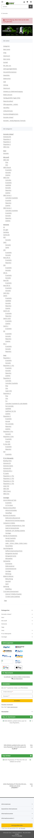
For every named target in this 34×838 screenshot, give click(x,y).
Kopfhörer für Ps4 (10, 411)
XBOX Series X (7, 208)
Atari (2, 617)
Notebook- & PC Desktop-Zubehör (15, 530)
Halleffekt (8, 185)
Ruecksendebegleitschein (10, 114)
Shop (4, 52)
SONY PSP (6, 486)
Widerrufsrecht (7, 94)
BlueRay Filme (7, 461)
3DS (4, 265)
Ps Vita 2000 (6, 444)
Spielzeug (6, 586)
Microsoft (4, 620)
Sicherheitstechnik (10, 568)
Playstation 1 (7, 358)
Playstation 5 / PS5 (8, 483)
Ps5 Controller (9, 424)
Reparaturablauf (8, 101)
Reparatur (8, 190)
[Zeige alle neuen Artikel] (31, 717)
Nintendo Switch (8, 466)
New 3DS (6, 280)
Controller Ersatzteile (11, 198)
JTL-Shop (20, 836)
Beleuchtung (9, 579)
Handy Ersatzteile (10, 538)
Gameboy (6, 232)
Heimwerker (6, 561)
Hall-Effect (6, 107)
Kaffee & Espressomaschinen (13, 551)
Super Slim (8, 391)
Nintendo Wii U (7, 471)
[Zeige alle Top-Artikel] (31, 756)
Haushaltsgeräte (8, 548)
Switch (5, 295)
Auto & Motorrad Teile (9, 500)
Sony (2, 630)
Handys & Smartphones (10, 535)
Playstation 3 (7, 139)
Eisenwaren (8, 563)
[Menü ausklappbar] (2, 1)
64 (4, 227)
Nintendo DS (7, 463)
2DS (4, 250)
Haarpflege (8, 513)
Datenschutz (7, 78)
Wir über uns (7, 65)
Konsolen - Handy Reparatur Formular (14, 120)
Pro (6, 401)
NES (4, 237)
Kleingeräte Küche (10, 556)
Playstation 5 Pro (8, 431)
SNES (4, 242)
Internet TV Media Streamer (13, 594)
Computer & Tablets (9, 523)
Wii (4, 331)
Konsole (7, 421)
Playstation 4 (7, 142)
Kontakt (5, 62)
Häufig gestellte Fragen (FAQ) (11, 98)
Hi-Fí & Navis (9, 505)
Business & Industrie (9, 515)
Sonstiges (8, 533)
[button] (24, 2)
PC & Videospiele (6, 633)
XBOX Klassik (7, 167)
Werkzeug (8, 574)
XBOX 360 (6, 160)
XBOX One (6, 147)
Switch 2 (5, 326)
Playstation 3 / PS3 (8, 478)
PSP (4, 452)
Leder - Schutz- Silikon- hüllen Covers (16, 543)
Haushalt (8, 581)
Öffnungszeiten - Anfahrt (10, 104)
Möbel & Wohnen (8, 576)
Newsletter (6, 75)
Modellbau (8, 589)
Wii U (4, 344)
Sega (5, 600)
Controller (8, 180)
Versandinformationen (9, 72)
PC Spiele (6, 473)
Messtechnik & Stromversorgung (14, 520)
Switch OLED (7, 318)
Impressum (6, 56)
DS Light (5, 230)
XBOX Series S (7, 195)
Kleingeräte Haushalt (11, 553)
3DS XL (5, 273)
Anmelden (17, 700)
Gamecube (6, 235)
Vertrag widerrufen (17, 825)
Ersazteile (8, 200)
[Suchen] (31, 6)
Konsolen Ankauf (6, 614)
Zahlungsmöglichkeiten (10, 69)
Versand (23, 828)
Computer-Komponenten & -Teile (15, 525)
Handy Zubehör (9, 541)
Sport (7, 584)
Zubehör (7, 175)
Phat (6, 162)
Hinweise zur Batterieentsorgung (13, 91)
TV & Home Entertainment (10, 591)
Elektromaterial (9, 566)
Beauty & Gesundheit (9, 508)
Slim (6, 165)
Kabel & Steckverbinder (12, 528)
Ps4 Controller (9, 406)
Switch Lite (6, 311)
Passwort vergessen (7, 704)
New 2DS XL (6, 257)
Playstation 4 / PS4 (8, 481)
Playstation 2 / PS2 (8, 365)
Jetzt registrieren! (12, 707)
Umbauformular (8, 111)
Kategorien (6, 46)
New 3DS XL (6, 285)
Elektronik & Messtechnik (12, 518)
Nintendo (4, 624)
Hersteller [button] (5, 712)
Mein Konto (6, 49)
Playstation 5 (7, 144)
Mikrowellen (9, 558)
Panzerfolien (9, 546)
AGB (4, 82)
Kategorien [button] (5, 610)
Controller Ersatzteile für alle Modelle (16, 403)
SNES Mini (6, 293)
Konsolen (6, 153)
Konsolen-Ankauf (8, 117)
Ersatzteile (8, 170)
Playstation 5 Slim (8, 436)
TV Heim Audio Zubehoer (12, 596)
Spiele (7, 247)
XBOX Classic (7, 491)
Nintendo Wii (7, 137)
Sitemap (5, 85)
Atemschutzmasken (11, 510)
